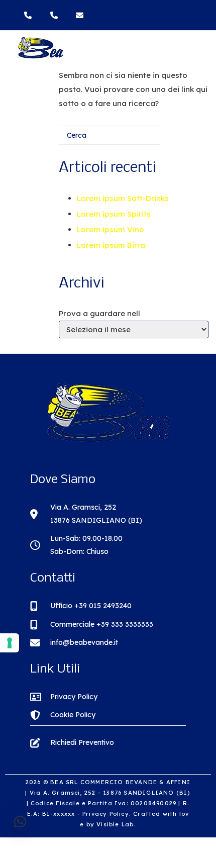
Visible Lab (115, 824)
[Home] (40, 56)
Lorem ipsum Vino (110, 229)
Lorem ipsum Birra (111, 245)
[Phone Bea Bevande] (30, 15)
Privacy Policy (105, 813)
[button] (20, 822)
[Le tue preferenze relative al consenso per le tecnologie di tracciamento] (9, 642)
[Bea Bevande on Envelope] (81, 15)
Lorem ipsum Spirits (114, 214)
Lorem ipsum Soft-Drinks (123, 198)
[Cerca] (138, 139)
